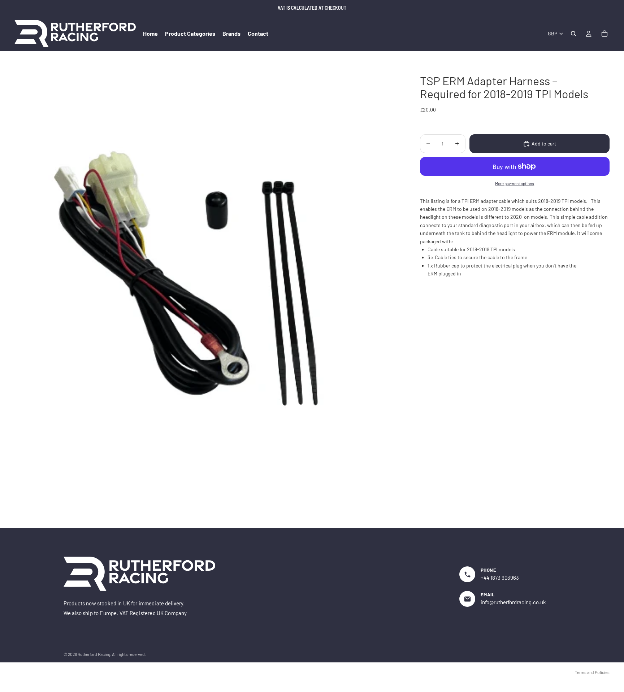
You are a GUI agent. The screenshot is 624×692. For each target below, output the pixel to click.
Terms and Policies (592, 672)
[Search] (573, 34)
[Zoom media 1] (208, 296)
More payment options (514, 183)
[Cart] (604, 34)
